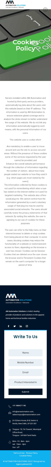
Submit (25, 391)
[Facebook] (8, 326)
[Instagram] (27, 326)
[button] (41, 6)
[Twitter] (14, 326)
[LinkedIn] (21, 326)
